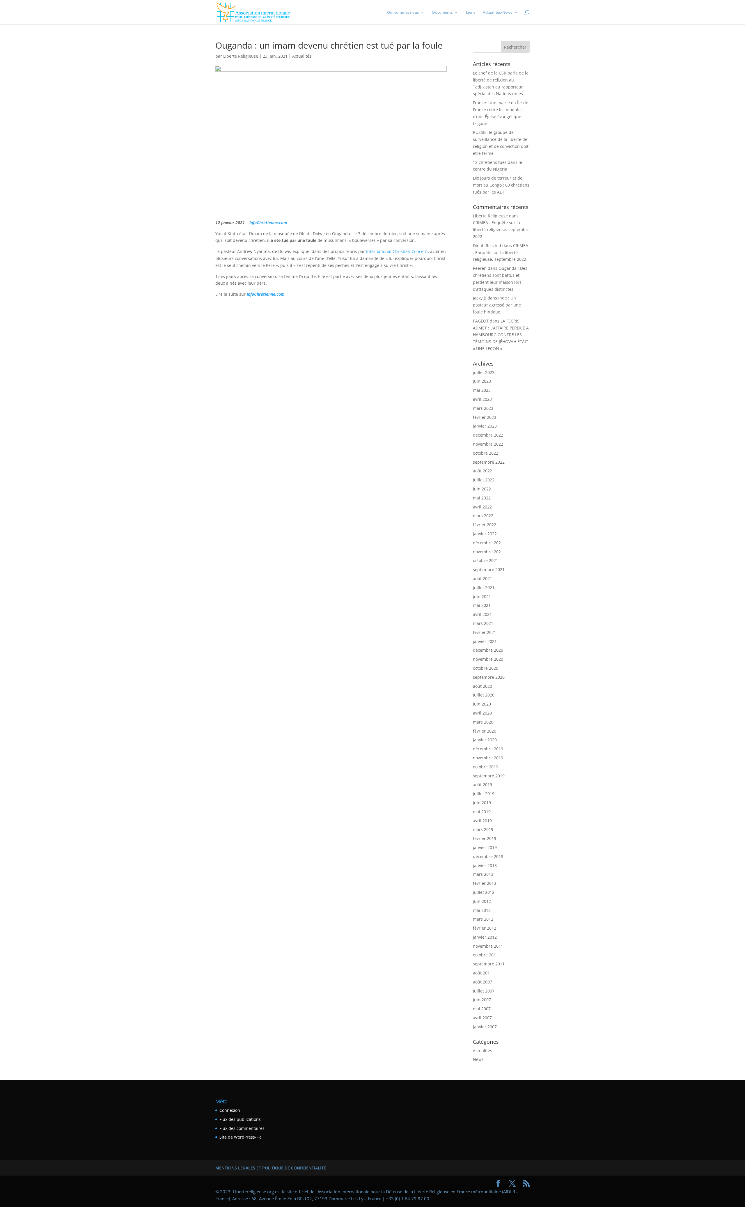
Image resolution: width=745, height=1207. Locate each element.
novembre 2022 (488, 444)
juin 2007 (482, 999)
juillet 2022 (483, 480)
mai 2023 (482, 390)
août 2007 (482, 982)
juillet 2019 (483, 793)
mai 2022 (482, 498)
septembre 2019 (489, 776)
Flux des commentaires (242, 1128)
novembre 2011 (488, 946)
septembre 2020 (489, 677)
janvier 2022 (485, 533)
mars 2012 (483, 919)
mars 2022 (483, 515)
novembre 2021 (488, 551)
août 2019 (482, 784)
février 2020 (484, 731)
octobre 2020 (485, 668)
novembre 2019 (488, 758)
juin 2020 (482, 704)
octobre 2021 (485, 560)
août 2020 (482, 686)
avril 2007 (482, 1017)
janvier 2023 (485, 426)
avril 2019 (482, 820)
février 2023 (484, 417)
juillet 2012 (483, 892)
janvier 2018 (485, 865)
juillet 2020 (483, 695)
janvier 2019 (485, 847)
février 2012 (484, 928)
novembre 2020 (488, 659)
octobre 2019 (485, 767)
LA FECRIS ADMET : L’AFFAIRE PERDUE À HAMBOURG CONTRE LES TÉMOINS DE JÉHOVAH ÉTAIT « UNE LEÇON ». (501, 334)
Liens (470, 12)
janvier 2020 (485, 739)
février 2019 (484, 838)
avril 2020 (482, 713)
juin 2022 (482, 489)
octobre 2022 (485, 453)
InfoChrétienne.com (268, 222)
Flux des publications (240, 1119)
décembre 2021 (488, 542)
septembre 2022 (489, 462)
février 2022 (484, 524)
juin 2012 (482, 901)
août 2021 (482, 578)
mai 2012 (482, 910)
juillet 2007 (483, 991)
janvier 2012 (485, 937)
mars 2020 (483, 722)
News (478, 1059)
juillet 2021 (483, 587)
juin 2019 (482, 802)
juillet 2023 (483, 372)
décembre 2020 (488, 650)
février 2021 (484, 632)
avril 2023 (482, 399)
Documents (442, 12)
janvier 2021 (485, 641)
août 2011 (482, 973)
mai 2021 (482, 605)
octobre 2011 (485, 955)
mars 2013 (483, 874)
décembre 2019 (488, 749)
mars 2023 (483, 408)
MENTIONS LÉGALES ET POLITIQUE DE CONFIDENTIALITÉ (270, 1168)
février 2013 (484, 883)
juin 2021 (482, 596)
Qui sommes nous (403, 12)
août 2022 (482, 471)
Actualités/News (497, 12)
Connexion (229, 1110)
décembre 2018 (488, 856)
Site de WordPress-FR (240, 1137)
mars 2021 (483, 623)
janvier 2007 (485, 1026)
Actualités (301, 56)
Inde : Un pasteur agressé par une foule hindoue (497, 305)
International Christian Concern (397, 251)
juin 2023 (482, 381)
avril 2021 (482, 614)
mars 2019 (483, 829)
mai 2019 (482, 811)
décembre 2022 (488, 435)
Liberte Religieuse (240, 56)
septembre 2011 (489, 964)
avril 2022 (482, 507)
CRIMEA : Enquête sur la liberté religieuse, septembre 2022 (501, 229)
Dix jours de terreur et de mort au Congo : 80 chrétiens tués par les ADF (501, 185)
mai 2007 (482, 1008)
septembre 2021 (489, 569)
